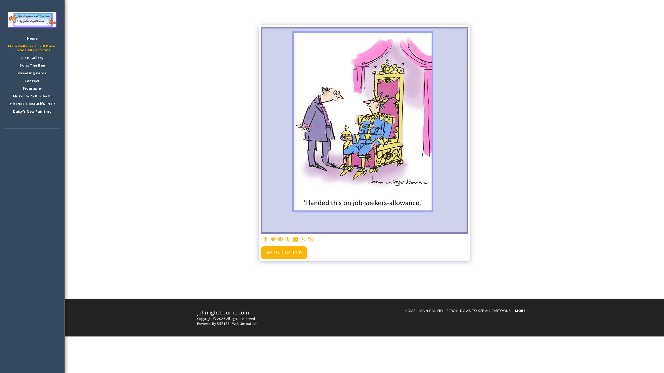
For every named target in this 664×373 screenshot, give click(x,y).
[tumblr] (288, 239)
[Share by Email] (295, 239)
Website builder (244, 323)
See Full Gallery (284, 252)
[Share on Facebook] (265, 239)
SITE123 (223, 323)
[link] (310, 239)
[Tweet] (273, 239)
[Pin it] (280, 239)
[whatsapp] (303, 239)
